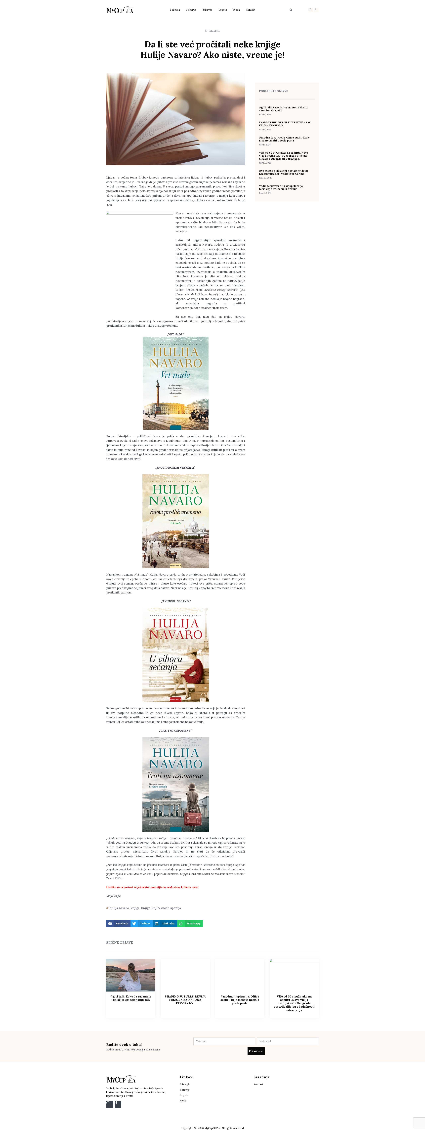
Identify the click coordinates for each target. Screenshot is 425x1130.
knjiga (135, 908)
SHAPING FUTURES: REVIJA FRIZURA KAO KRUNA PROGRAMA (285, 124)
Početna (175, 9)
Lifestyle (191, 9)
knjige (145, 908)
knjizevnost (160, 908)
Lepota (222, 9)
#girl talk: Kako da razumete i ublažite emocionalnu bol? (283, 109)
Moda (236, 9)
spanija (175, 908)
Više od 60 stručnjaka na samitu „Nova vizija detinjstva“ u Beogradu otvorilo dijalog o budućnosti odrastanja (283, 155)
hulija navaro (119, 908)
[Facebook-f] (316, 10)
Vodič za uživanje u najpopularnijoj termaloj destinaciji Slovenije (281, 187)
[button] (291, 9)
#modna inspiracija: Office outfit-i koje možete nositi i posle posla (284, 139)
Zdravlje (207, 9)
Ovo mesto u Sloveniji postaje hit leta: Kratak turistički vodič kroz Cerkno (283, 172)
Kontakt (250, 9)
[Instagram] (311, 10)
